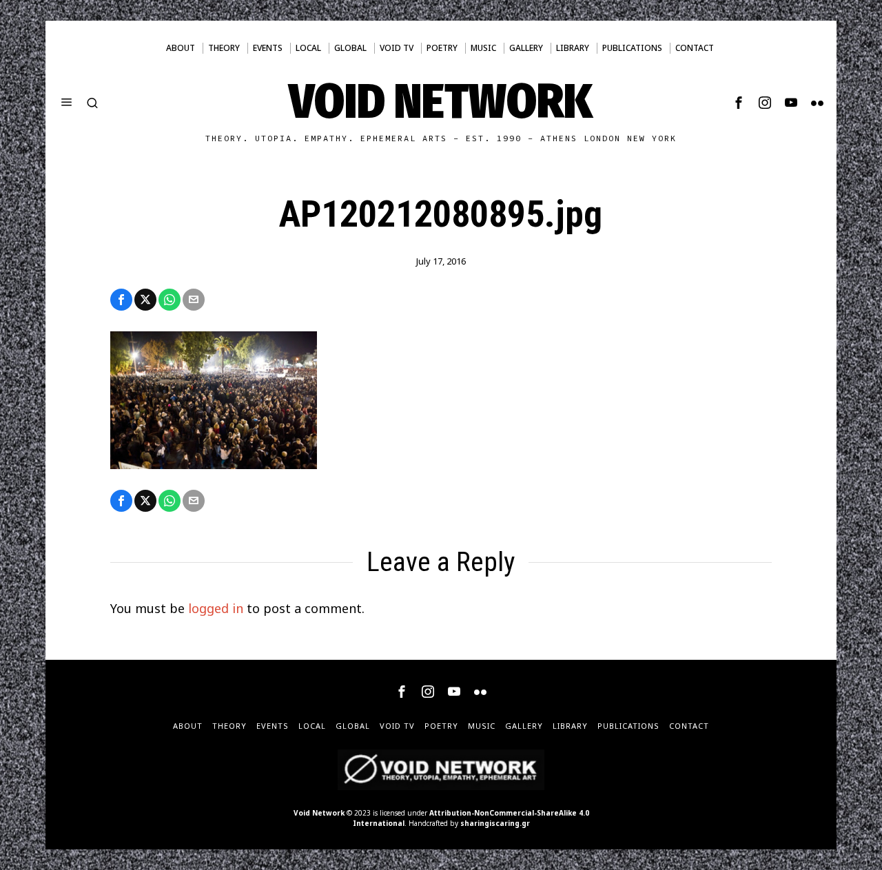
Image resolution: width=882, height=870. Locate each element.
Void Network (319, 813)
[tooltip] (739, 103)
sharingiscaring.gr (495, 823)
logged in (215, 608)
